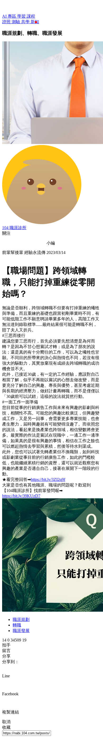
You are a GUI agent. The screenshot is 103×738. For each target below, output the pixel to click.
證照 (7, 22)
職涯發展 (21, 630)
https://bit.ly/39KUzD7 (21, 496)
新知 (35, 22)
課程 (31, 16)
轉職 (17, 625)
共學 (26, 22)
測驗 (16, 22)
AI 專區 (9, 16)
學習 (22, 16)
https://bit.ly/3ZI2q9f (48, 479)
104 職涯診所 (14, 227)
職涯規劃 (21, 619)
